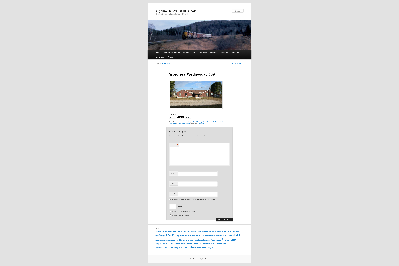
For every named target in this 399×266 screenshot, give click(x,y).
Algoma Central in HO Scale (176, 11)
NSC (177, 240)
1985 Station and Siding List (171, 52)
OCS (180, 240)
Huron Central (209, 235)
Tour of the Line (161, 248)
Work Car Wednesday (217, 248)
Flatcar (239, 231)
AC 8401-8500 (167, 231)
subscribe (186, 52)
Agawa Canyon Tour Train (180, 231)
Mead (184, 122)
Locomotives (224, 52)
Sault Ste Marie (178, 243)
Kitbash (217, 235)
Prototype (216, 122)
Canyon (230, 231)
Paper (208, 240)
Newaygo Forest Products (205, 122)
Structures (221, 243)
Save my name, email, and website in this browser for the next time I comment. (194, 199)
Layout (194, 52)
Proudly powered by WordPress (199, 259)
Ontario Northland (192, 240)
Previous (234, 63)
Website (173, 194)
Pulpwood (159, 243)
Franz (157, 235)
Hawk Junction (193, 235)
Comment (174, 145)
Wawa (169, 248)
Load (223, 235)
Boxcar (202, 231)
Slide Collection (203, 243)
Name (174, 173)
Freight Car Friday (169, 235)
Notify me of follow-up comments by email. (183, 211)
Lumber (228, 235)
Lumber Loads (160, 57)
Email (174, 183)
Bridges (208, 231)
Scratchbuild (191, 243)
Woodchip (174, 248)
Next (241, 63)
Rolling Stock (235, 52)
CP (234, 231)
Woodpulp (181, 248)
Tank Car (229, 244)
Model (236, 235)
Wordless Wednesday (198, 247)
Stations (214, 244)
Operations (213, 52)
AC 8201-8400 (159, 231)
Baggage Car (195, 231)
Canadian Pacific (218, 231)
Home (157, 52)
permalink (201, 124)
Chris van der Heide (184, 124)
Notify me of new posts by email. (181, 215)
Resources (171, 57)
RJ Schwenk (168, 244)
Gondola (183, 235)
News (173, 240)
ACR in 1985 (203, 52)
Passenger (216, 239)
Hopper (202, 235)
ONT (184, 240)
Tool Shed (234, 244)
